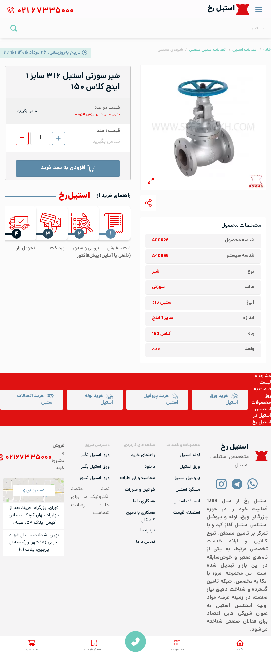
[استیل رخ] (242, 9)
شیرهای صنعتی (170, 50)
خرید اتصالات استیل (35, 399)
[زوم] (150, 182)
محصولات (177, 649)
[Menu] (259, 9)
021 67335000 (135, 641)
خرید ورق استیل (224, 399)
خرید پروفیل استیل (160, 399)
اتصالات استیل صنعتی (208, 50)
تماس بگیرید (28, 111)
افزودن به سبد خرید (63, 168)
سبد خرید (31, 649)
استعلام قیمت (93, 649)
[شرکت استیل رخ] (260, 456)
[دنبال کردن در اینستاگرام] (221, 483)
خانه (240, 649)
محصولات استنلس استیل (261, 409)
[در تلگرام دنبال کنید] (237, 483)
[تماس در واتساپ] (252, 483)
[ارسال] (13, 28)
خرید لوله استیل (99, 399)
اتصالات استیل (244, 50)
